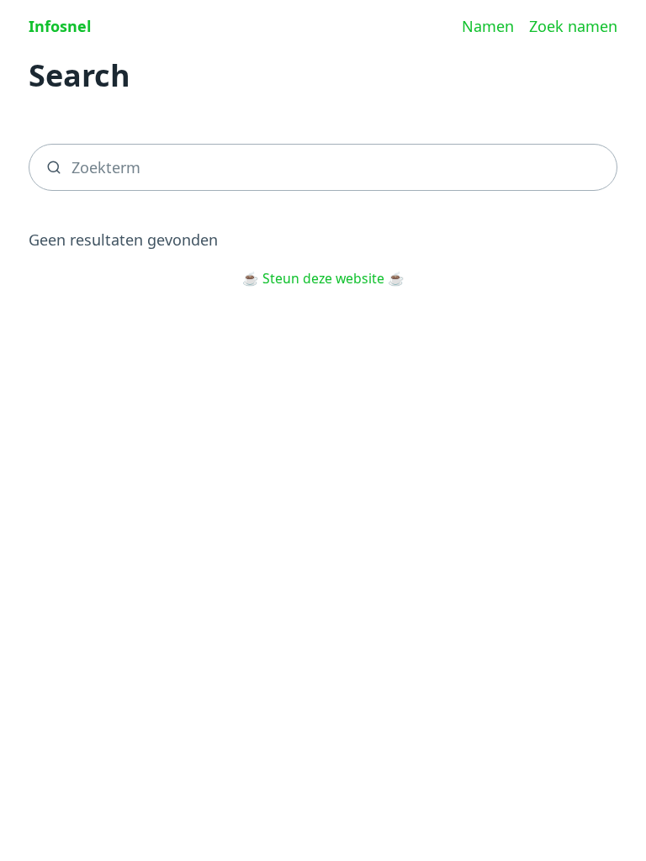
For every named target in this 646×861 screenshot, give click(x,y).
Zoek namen (573, 26)
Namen (488, 26)
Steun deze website (323, 278)
